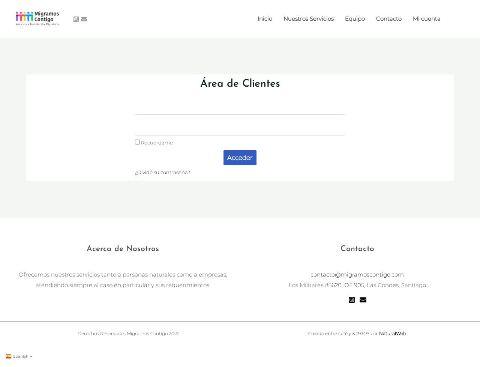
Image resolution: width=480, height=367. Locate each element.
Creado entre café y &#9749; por (357, 333)
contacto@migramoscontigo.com (357, 274)
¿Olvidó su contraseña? (162, 172)
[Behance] (84, 19)
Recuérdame (156, 143)
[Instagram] (76, 19)
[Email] (363, 299)
